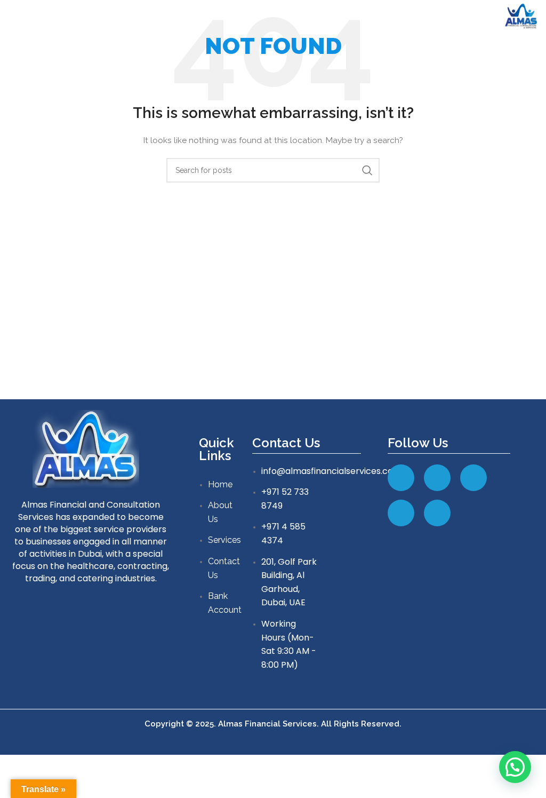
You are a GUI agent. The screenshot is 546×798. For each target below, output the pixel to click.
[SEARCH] (367, 170)
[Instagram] (473, 477)
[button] (515, 767)
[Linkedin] (437, 477)
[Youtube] (437, 513)
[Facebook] (401, 477)
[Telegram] (401, 513)
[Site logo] (521, 15)
